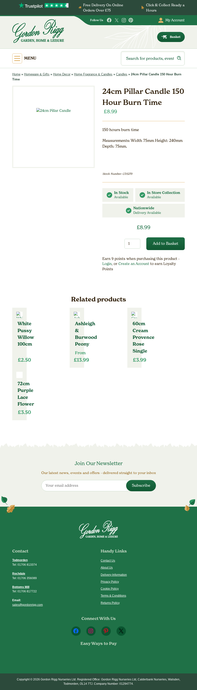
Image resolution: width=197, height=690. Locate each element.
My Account (175, 20)
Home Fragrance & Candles (93, 74)
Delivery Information (114, 574)
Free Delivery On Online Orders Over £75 (103, 7)
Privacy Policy (110, 581)
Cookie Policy (110, 588)
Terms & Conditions (113, 595)
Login (107, 264)
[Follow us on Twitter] (116, 20)
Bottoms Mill (20, 587)
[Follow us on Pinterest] (131, 20)
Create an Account (134, 264)
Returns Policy (110, 603)
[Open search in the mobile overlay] (153, 58)
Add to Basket (165, 243)
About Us (107, 567)
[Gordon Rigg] (38, 31)
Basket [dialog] (175, 37)
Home (16, 74)
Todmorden (20, 560)
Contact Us (108, 560)
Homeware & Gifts (36, 74)
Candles (121, 74)
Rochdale (18, 573)
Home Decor (61, 74)
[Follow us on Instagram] (123, 20)
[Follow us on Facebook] (109, 20)
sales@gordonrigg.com (27, 604)
